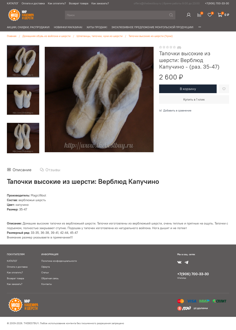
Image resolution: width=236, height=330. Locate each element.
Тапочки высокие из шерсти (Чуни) (151, 36)
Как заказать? (100, 3)
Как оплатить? (57, 3)
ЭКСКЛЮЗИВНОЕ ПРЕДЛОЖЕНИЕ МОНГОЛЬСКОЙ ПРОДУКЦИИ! (152, 27)
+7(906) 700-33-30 (217, 3)
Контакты (46, 284)
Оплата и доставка (33, 3)
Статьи (45, 272)
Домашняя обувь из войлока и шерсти (46, 36)
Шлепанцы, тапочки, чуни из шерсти (99, 36)
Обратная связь (50, 278)
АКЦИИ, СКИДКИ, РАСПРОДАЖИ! (28, 27)
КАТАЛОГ (12, 3)
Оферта (45, 266)
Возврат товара (78, 3)
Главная (11, 36)
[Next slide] (23, 149)
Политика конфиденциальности (59, 260)
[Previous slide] (52, 99)
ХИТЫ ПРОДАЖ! (97, 27)
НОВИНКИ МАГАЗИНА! (68, 27)
